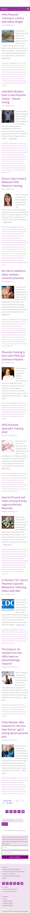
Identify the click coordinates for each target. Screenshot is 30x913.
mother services (18, 148)
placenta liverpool (16, 242)
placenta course (13, 152)
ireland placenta (22, 143)
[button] (15, 857)
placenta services (21, 165)
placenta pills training (12, 410)
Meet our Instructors (9, 873)
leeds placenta (16, 233)
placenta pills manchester (13, 245)
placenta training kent (19, 414)
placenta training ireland (17, 170)
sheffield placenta (11, 260)
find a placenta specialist (9, 782)
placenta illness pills (11, 335)
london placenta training (15, 72)
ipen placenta (23, 405)
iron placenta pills (20, 784)
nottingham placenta (15, 240)
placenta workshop (16, 83)
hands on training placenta (14, 229)
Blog (4, 878)
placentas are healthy (10, 341)
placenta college (9, 480)
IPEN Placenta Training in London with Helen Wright (13, 18)
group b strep (11, 554)
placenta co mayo (23, 150)
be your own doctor (23, 778)
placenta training (6, 170)
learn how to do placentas (13, 231)
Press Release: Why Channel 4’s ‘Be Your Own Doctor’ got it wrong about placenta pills (15, 729)
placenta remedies (14, 78)
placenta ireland (19, 154)
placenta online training (8, 484)
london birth (5, 72)
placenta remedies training (9, 165)
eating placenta (6, 324)
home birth (5, 556)
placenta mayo (10, 159)
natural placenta (12, 556)
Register (5, 896)
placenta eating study (7, 332)
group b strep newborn (16, 324)
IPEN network (15, 405)
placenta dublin (22, 152)
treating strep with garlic (8, 571)
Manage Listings (8, 905)
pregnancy (20, 567)
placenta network (21, 76)
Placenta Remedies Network (17, 163)
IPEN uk (16, 475)
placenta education (19, 480)
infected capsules (22, 634)
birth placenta (5, 780)
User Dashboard (7, 901)
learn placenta (22, 475)
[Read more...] (6, 58)
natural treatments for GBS (18, 558)
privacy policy (5, 844)
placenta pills (5, 78)
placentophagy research (8, 343)
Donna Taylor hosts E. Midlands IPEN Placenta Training (14, 182)
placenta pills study (10, 709)
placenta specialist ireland (9, 168)
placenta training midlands (15, 253)
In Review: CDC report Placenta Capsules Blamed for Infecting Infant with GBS (15, 585)
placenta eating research (8, 330)
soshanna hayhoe (17, 416)
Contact (5, 887)
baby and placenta (9, 321)
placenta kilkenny (6, 157)
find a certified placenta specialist (16, 632)
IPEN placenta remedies (8, 407)
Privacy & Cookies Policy (10, 889)
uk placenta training (19, 262)
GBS (10, 551)
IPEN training (10, 70)
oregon (25, 636)
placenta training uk (7, 416)
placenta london (11, 76)
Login (5, 899)
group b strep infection (21, 554)
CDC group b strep (22, 549)
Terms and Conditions (9, 891)
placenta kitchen (16, 157)
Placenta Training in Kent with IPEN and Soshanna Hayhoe (13, 355)
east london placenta (12, 65)
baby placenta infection (21, 321)
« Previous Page (7, 801)
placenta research (17, 339)
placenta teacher (6, 83)
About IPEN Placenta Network (12, 869)
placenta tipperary (21, 168)
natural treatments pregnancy (10, 560)
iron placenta (11, 784)
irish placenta (5, 146)
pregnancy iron (22, 793)
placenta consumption (20, 328)
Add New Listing (7, 903)
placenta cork (5, 152)
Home (5, 867)
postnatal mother (6, 172)
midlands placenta (12, 236)
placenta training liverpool (9, 251)
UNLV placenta (14, 714)
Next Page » (9, 803)
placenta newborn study (10, 337)
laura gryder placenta (14, 707)
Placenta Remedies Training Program (14, 871)
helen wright (14, 67)
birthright (4, 65)
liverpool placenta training (9, 478)
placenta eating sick (20, 330)
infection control (6, 636)
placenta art (19, 478)
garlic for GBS (5, 551)
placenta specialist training (19, 81)
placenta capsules (9, 563)
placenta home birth (7, 565)
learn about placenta (19, 70)
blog (9, 63)
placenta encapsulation (15, 74)
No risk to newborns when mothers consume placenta (14, 274)
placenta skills (16, 486)
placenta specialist (12, 567)
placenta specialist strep (8, 643)
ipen (22, 229)
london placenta (6, 787)
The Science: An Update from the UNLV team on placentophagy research (12, 656)
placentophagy (21, 341)
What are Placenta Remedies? (11, 876)
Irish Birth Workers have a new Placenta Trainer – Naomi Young (14, 97)
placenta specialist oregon (19, 641)
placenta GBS (17, 332)
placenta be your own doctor (18, 787)
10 (4, 803)
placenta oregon (23, 638)
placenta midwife (19, 482)
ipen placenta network (17, 636)
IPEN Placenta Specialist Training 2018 (12, 428)
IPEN (15, 3)
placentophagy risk (20, 343)
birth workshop (22, 63)
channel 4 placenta (15, 780)
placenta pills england (15, 791)
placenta (23, 240)
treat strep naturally (19, 569)
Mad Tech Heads (24, 911)
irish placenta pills (14, 146)
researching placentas (16, 711)
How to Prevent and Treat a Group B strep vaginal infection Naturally (14, 503)
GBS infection (15, 551)
